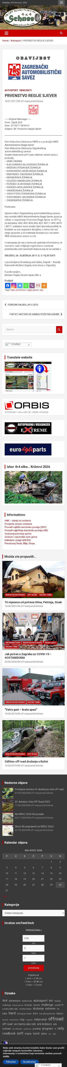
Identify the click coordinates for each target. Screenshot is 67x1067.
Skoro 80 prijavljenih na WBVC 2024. (34, 826)
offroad (55, 1018)
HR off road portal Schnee (30, 101)
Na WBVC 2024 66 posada (29, 814)
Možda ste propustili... (20, 556)
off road (7, 1024)
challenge (47, 1004)
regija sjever (33, 290)
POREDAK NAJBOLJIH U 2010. (23, 304)
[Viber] (32, 285)
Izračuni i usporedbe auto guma (21, 537)
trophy (28, 1033)
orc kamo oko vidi (25, 1024)
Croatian (15, 344)
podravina (27, 1029)
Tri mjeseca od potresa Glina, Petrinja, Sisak (33, 602)
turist (36, 1033)
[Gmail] (38, 285)
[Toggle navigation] (6, 33)
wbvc (44, 1033)
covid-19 (59, 1005)
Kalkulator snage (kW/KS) (18, 540)
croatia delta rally (10, 1009)
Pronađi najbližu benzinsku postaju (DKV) (25, 527)
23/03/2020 (11, 662)
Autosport (11, 90)
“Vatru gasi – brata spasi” (21, 709)
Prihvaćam (11, 1062)
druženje (38, 1008)
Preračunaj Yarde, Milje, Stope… (20, 543)
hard (12, 1013)
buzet (37, 1005)
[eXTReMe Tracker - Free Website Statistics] (5, 1042)
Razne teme (46, 595)
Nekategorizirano (15, 595)
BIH (51, 1000)
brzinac (28, 1005)
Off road (32, 595)
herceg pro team (24, 1014)
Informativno (13, 643)
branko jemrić (17, 1005)
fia (58, 1009)
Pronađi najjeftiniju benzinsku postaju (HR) (26, 530)
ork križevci (44, 1024)
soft (20, 1033)
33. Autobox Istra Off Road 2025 (32, 801)
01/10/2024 (21, 830)
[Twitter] (20, 285)
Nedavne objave (16, 783)
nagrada (29, 1020)
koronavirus (14, 1020)
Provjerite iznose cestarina (18, 524)
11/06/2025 (21, 805)
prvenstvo (21, 290)
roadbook (9, 1033)
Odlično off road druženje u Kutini (26, 761)
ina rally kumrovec (47, 1014)
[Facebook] (7, 285)
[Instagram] (14, 285)
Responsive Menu (61, 2)
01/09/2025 (21, 793)
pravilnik (37, 1028)
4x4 (4, 1000)
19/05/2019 (11, 713)
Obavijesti (25, 90)
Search (59, 329)
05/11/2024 (21, 818)
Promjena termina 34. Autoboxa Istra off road (39, 789)
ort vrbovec (17, 1029)
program (47, 1028)
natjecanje (40, 1019)
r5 (55, 1029)
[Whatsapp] (26, 285)
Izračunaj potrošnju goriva (18, 533)
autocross (27, 1001)
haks (12, 290)
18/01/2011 (11, 101)
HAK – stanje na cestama (18, 520)
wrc (49, 1034)
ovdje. (6, 1056)
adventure (14, 1000)
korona (5, 1020)
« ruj (4, 896)
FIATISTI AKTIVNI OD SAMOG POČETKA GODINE (34, 314)
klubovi (60, 1013)
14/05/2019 (11, 765)
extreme (50, 1008)
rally (60, 1028)
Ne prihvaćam (29, 1062)
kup (22, 1019)
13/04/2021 (11, 606)
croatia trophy (25, 1009)
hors (35, 1013)
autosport (41, 1000)
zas (41, 290)
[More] (44, 285)
